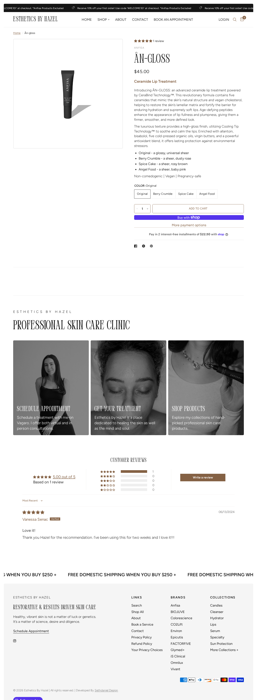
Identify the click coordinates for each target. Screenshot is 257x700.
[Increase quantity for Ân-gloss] (147, 208)
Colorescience (181, 618)
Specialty (217, 637)
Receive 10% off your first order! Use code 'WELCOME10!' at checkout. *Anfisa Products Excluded (128, 8)
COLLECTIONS (222, 597)
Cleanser (216, 612)
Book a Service (142, 624)
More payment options (189, 225)
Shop (102, 20)
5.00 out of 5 (64, 477)
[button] (143, 41)
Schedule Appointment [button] (31, 631)
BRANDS (178, 597)
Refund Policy (141, 644)
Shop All (137, 612)
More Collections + (224, 650)
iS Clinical (178, 656)
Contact (140, 20)
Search (136, 605)
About (120, 20)
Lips (213, 624)
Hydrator (217, 618)
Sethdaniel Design (106, 690)
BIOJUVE (178, 612)
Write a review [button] (203, 477)
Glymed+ (178, 650)
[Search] (234, 19)
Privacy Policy (141, 637)
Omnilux (177, 663)
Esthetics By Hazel (35, 19)
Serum (215, 631)
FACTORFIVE (181, 644)
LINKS (136, 597)
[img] (33, 512)
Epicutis (177, 637)
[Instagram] (17, 641)
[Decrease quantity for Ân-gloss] (137, 208)
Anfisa (175, 605)
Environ (176, 631)
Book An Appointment (173, 20)
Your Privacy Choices (147, 650)
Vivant (175, 669)
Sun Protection (221, 644)
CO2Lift (177, 624)
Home (87, 20)
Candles (216, 605)
